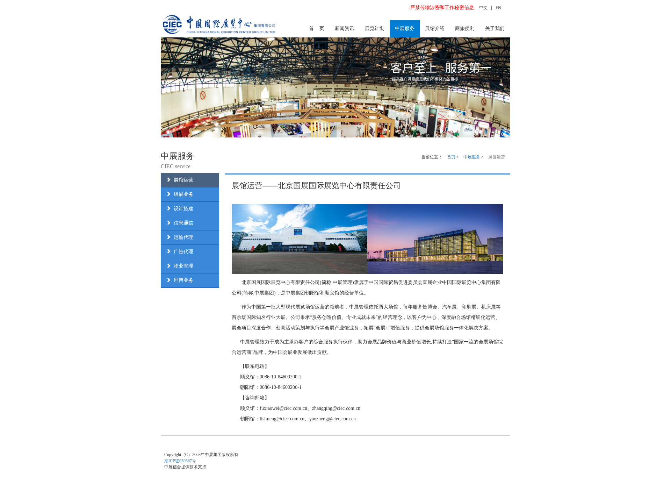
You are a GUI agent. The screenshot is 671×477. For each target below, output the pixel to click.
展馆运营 (182, 180)
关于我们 (495, 28)
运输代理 (182, 237)
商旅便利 (465, 28)
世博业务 (182, 280)
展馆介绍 (435, 28)
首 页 (316, 28)
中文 (483, 7)
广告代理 (182, 251)
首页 (451, 157)
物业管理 (182, 266)
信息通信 (182, 223)
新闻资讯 (344, 28)
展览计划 (374, 28)
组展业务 (182, 194)
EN (498, 7)
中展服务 (404, 28)
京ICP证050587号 (180, 460)
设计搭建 (182, 208)
